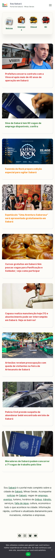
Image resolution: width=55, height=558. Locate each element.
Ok (28, 554)
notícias (11, 495)
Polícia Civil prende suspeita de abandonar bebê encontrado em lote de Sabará (27, 415)
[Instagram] (25, 535)
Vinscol (33, 27)
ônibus (38, 499)
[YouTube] (35, 535)
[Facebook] (19, 535)
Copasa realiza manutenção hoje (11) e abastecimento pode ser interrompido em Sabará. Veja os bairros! (26, 317)
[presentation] (27, 56)
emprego (43, 495)
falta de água (22, 503)
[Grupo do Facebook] (30, 535)
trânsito (47, 499)
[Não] (52, 550)
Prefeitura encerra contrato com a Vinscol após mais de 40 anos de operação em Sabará (24, 77)
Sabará (12, 487)
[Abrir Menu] (50, 5)
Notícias (9, 28)
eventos (7, 499)
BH (46, 27)
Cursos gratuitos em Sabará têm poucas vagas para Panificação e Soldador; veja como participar (24, 267)
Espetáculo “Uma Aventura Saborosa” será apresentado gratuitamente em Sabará (26, 218)
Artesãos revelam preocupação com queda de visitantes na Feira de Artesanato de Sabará (25, 366)
